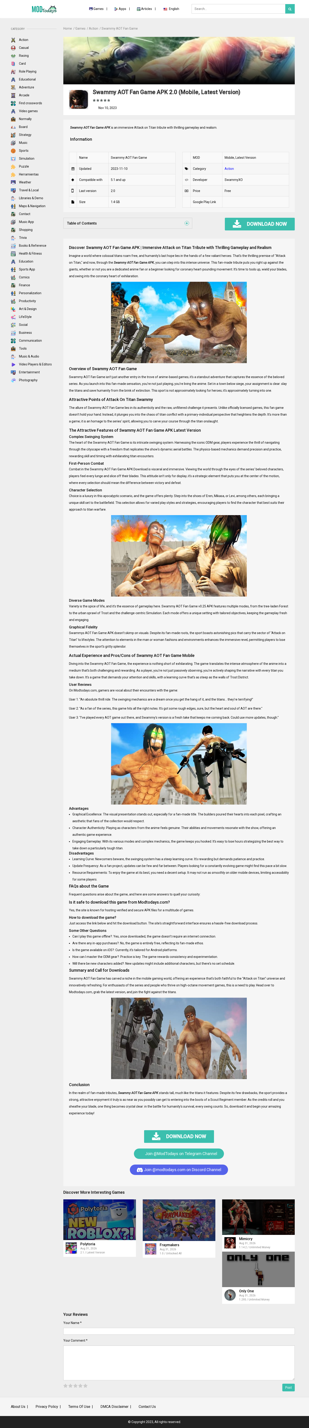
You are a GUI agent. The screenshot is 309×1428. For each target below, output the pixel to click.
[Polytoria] (99, 1219)
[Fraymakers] (179, 1220)
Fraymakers (169, 1245)
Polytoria (87, 1244)
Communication (30, 340)
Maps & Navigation (31, 206)
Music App (26, 222)
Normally (25, 119)
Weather (24, 182)
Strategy (24, 135)
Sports (23, 150)
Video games (28, 111)
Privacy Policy (47, 1406)
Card (22, 63)
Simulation (26, 158)
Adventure (26, 87)
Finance (24, 285)
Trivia (22, 237)
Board (23, 127)
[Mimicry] (258, 1217)
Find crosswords (30, 103)
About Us (18, 1406)
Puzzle (23, 166)
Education (25, 261)
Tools (22, 348)
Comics (24, 277)
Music (22, 142)
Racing (23, 55)
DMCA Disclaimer (114, 1406)
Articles (147, 9)
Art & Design (27, 309)
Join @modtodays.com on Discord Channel (182, 1169)
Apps (122, 9)
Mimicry (245, 1239)
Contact (24, 214)
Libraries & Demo (30, 198)
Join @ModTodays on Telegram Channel (180, 1153)
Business (25, 332)
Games (98, 9)
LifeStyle (25, 317)
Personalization (29, 293)
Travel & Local (28, 190)
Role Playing (27, 71)
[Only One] (258, 1269)
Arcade (23, 95)
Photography (28, 380)
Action (23, 40)
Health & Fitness (30, 253)
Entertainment (29, 372)
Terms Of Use (79, 1406)
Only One (246, 1291)
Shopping (25, 230)
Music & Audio (28, 356)
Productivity (27, 301)
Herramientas (28, 174)
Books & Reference (32, 245)
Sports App (26, 269)
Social (23, 325)
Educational (27, 79)
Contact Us (147, 1406)
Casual (23, 48)
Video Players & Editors (35, 364)
